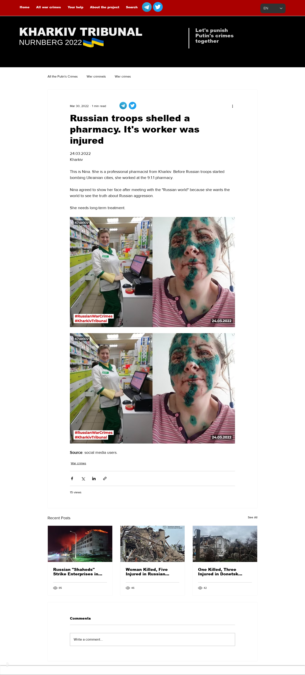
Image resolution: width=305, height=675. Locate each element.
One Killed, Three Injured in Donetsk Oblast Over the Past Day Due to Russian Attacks (221, 571)
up (7, 664)
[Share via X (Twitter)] (83, 478)
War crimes (123, 76)
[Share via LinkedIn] (94, 478)
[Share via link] (105, 478)
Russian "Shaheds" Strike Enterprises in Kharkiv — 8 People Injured (75, 571)
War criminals (96, 76)
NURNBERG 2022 (50, 42)
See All (252, 517)
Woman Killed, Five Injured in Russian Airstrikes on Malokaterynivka (147, 571)
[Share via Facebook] (72, 478)
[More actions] (232, 106)
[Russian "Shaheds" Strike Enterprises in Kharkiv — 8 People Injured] (80, 544)
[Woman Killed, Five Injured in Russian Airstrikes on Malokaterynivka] (152, 544)
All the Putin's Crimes (63, 76)
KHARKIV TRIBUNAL (80, 32)
